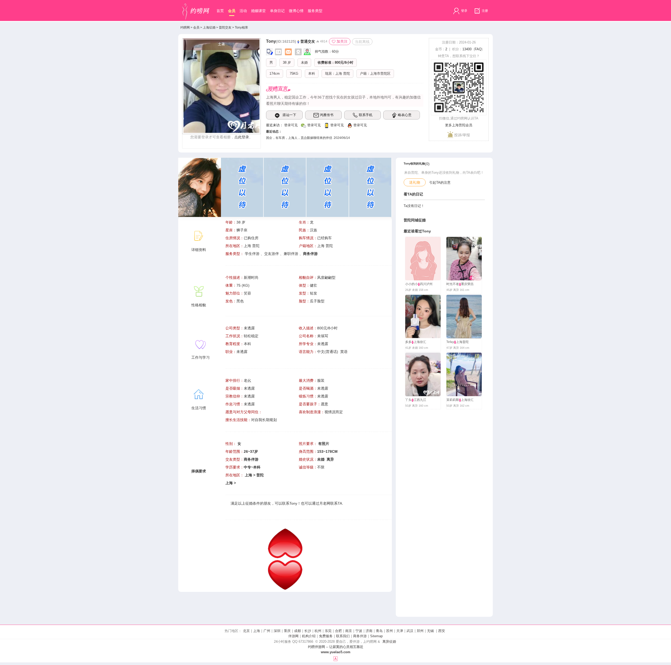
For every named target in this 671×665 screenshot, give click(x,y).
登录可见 (291, 125)
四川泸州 (426, 284)
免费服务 (326, 636)
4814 (323, 41)
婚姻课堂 (258, 11)
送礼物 (414, 182)
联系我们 (343, 636)
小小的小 (411, 284)
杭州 (318, 631)
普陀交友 (225, 27)
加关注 (342, 41)
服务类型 (315, 11)
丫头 (408, 400)
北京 (246, 631)
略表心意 (405, 115)
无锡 (430, 631)
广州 (266, 631)
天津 (399, 631)
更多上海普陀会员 (458, 125)
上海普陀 (462, 342)
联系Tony (289, 503)
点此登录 (241, 137)
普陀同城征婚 (415, 220)
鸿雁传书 (326, 115)
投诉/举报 (461, 135)
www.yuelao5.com (335, 652)
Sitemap (376, 636)
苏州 (389, 631)
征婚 (249, 503)
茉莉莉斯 (452, 400)
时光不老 (452, 284)
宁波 (358, 631)
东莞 (328, 631)
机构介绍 (309, 636)
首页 (220, 11)
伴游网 (293, 636)
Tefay (450, 342)
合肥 (338, 631)
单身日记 (277, 11)
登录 (463, 11)
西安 (441, 631)
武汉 (410, 631)
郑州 (420, 631)
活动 (243, 11)
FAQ (478, 49)
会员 (231, 11)
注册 (484, 11)
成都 (297, 631)
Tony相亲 (241, 27)
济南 (369, 631)
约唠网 (185, 27)
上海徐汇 (420, 342)
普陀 (346, 73)
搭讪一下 (289, 115)
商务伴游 (360, 636)
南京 (348, 631)
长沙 (307, 631)
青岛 (379, 631)
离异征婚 (389, 642)
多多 (408, 342)
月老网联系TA (330, 503)
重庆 (287, 631)
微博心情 (296, 11)
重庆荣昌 (467, 284)
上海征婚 (209, 27)
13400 (467, 49)
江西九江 (420, 400)
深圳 (277, 631)
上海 (338, 73)
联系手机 (365, 115)
